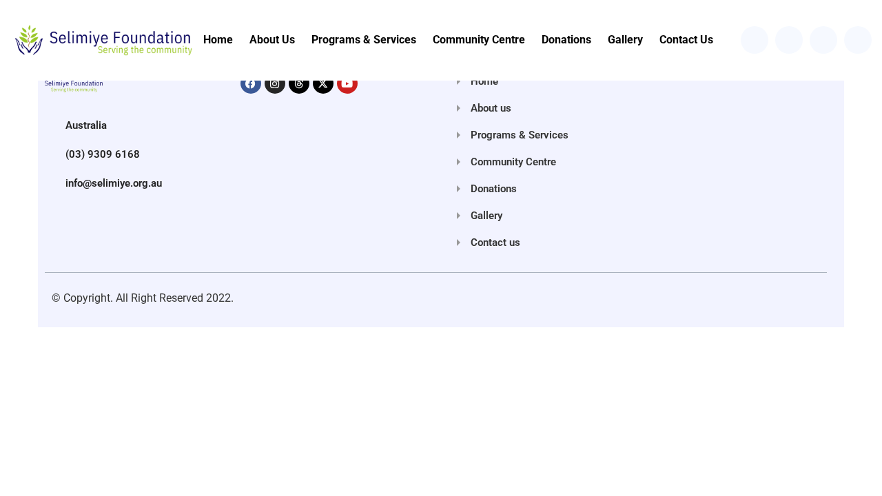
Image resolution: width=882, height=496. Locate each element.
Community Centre (479, 39)
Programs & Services (363, 39)
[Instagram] (275, 83)
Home (218, 39)
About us (272, 39)
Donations (566, 39)
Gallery (625, 39)
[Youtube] (347, 83)
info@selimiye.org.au (113, 183)
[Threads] (299, 83)
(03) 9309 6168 (102, 154)
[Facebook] (250, 83)
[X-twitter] (323, 83)
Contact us (686, 39)
